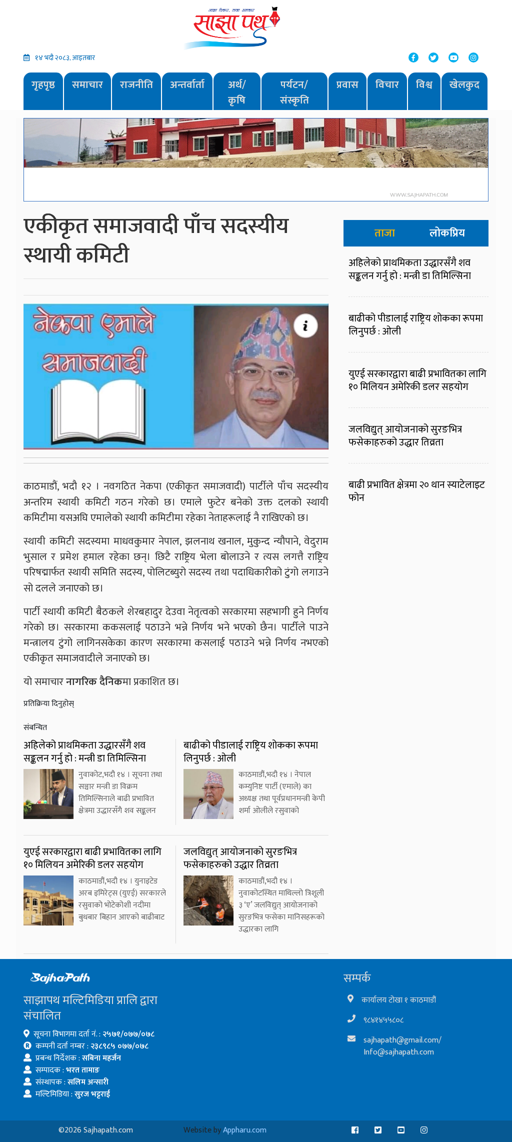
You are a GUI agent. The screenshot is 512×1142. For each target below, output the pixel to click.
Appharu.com (244, 1130)
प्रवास (347, 85)
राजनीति (136, 85)
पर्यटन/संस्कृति (294, 93)
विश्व (424, 85)
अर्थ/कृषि (237, 93)
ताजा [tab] (384, 233)
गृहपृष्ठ (43, 85)
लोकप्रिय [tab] (447, 233)
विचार (387, 85)
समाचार (87, 85)
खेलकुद (465, 85)
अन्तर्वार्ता (187, 85)
